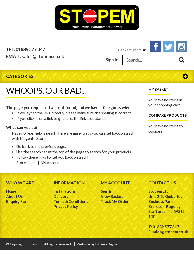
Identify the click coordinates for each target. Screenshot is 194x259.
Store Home (26, 162)
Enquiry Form (18, 201)
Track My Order (115, 201)
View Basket (112, 196)
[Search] (181, 60)
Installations (65, 191)
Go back (23, 146)
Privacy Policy (66, 206)
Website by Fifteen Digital (97, 244)
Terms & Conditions (71, 201)
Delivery (61, 196)
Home (11, 191)
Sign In (112, 59)
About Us (14, 196)
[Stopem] (97, 17)
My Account (51, 162)
